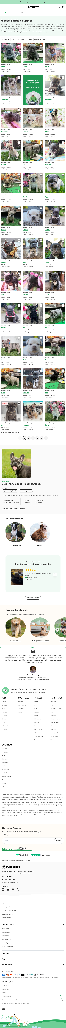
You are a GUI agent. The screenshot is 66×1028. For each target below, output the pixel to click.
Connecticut (54, 702)
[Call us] (59, 7)
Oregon (4, 719)
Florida (4, 755)
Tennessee (5, 780)
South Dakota (38, 736)
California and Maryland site (9, 1000)
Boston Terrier (15, 545)
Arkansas (5, 752)
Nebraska (37, 726)
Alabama (4, 749)
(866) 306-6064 (9, 880)
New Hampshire (55, 722)
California (4, 702)
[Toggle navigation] (3, 7)
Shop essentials (6, 917)
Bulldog (40, 545)
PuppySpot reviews (7, 946)
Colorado (4, 705)
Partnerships (5, 943)
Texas (20, 712)
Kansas (36, 712)
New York (53, 729)
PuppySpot (5, 860)
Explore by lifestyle (7, 914)
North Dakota (38, 729)
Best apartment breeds (40, 641)
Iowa (35, 709)
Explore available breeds (9, 910)
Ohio (35, 733)
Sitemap (4, 992)
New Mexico (22, 705)
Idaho (3, 709)
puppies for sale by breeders (36, 692)
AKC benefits (5, 935)
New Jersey (54, 726)
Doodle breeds (15, 641)
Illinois (36, 702)
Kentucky (5, 762)
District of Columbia (56, 709)
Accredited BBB (6, 996)
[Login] (62, 7)
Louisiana (5, 766)
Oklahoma (21, 709)
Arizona (20, 702)
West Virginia (6, 787)
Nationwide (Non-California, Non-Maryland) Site (15, 1003)
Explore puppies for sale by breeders (12, 907)
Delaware (53, 705)
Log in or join (5, 928)
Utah (3, 722)
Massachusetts (55, 719)
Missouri (36, 722)
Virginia (4, 783)
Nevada (4, 715)
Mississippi (5, 769)
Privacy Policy (6, 989)
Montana (4, 712)
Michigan (37, 715)
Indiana (36, 705)
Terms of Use (5, 985)
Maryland (53, 715)
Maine (52, 712)
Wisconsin (37, 740)
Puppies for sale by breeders (16, 860)
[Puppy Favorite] (19, 45)
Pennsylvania (54, 733)
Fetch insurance (6, 939)
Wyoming (5, 729)
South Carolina (6, 776)
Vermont (53, 740)
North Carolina (6, 773)
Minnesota (37, 719)
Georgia (4, 759)
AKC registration (6, 932)
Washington (5, 726)
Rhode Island (54, 736)
